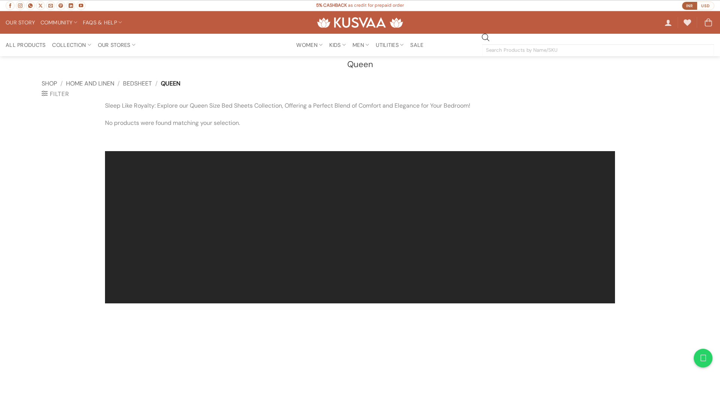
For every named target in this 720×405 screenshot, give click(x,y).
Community (56, 22)
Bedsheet (137, 83)
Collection (69, 45)
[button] (668, 22)
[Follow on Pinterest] (60, 5)
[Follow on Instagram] (20, 5)
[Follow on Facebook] (10, 5)
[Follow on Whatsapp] (30, 5)
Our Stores (114, 45)
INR (689, 5)
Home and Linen (90, 83)
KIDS (334, 45)
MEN (358, 45)
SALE (416, 45)
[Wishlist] (687, 22)
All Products (25, 45)
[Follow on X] (40, 5)
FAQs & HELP (100, 22)
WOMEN (306, 45)
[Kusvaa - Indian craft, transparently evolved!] (360, 22)
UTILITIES (387, 45)
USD (705, 5)
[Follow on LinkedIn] (70, 5)
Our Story (20, 22)
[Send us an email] (50, 5)
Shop (49, 83)
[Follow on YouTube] (81, 5)
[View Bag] (708, 22)
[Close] (112, 138)
